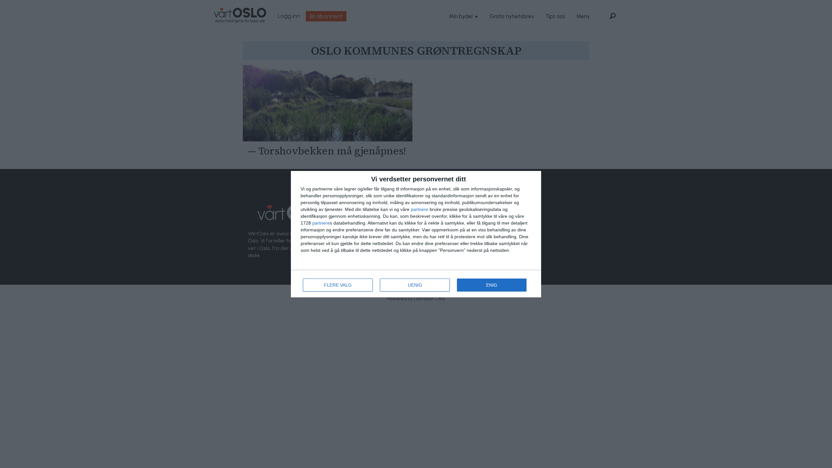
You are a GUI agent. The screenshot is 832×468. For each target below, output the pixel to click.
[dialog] (416, 234)
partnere (419, 209)
